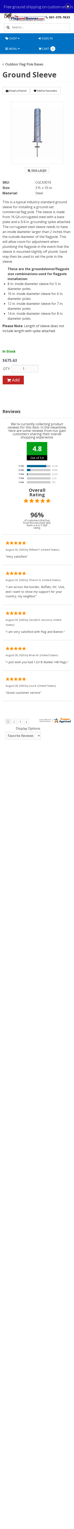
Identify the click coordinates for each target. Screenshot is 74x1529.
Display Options (28, 728)
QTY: (6, 368)
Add (15, 380)
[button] (67, 6)
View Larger (39, 170)
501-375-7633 (59, 17)
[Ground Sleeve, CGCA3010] (37, 133)
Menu (13, 49)
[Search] (7, 27)
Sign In (47, 38)
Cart (48, 49)
